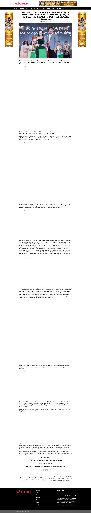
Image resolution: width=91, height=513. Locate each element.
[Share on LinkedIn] (50, 470)
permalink (59, 474)
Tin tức (15, 8)
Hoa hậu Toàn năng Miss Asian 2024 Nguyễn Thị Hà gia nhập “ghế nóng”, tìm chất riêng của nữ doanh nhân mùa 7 (66, 496)
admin (50, 21)
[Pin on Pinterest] (48, 470)
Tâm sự (49, 8)
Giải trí (27, 8)
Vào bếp (54, 8)
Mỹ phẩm (38, 8)
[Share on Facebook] (41, 470)
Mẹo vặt (64, 8)
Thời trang (21, 8)
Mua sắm (59, 8)
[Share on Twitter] (43, 470)
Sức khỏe (33, 8)
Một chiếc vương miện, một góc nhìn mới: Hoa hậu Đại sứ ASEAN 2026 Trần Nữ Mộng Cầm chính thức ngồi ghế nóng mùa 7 (66, 504)
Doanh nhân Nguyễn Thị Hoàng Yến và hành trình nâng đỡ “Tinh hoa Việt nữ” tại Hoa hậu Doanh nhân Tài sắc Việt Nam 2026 (66, 499)
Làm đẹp (44, 8)
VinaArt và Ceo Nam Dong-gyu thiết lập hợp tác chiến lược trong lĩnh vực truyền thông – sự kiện (67, 493)
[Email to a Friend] (46, 470)
